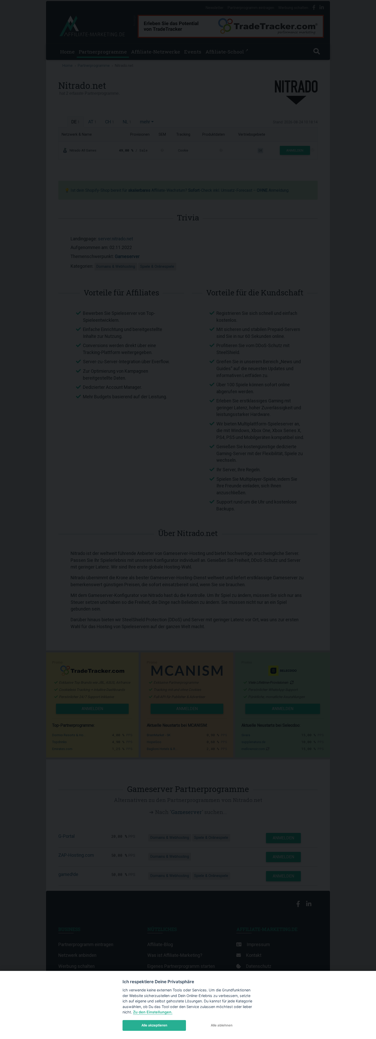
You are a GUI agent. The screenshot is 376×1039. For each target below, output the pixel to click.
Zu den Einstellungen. (152, 1012)
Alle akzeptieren (154, 1025)
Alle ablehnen (222, 1025)
